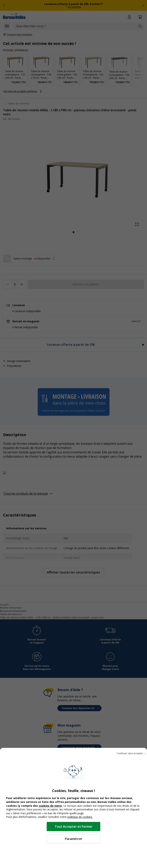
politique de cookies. (80, 817)
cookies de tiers (50, 806)
